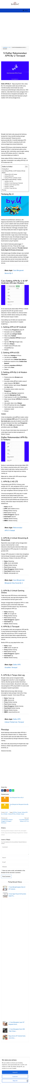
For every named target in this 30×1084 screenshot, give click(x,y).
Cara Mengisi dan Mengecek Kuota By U (19, 805)
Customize (15, 1076)
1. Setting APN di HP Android (10, 174)
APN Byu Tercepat (17, 812)
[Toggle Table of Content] (25, 166)
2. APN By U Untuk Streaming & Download (13, 183)
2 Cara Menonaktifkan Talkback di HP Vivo (24, 819)
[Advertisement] (15, 29)
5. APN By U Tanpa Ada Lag (10, 188)
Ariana (3, 828)
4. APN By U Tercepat (9, 186)
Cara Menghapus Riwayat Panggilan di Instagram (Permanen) (7, 820)
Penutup (4, 190)
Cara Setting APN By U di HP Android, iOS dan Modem (13, 171)
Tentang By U (5, 169)
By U (7, 812)
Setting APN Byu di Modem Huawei (16, 814)
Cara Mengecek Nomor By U (17, 797)
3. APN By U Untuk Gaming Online (11, 184)
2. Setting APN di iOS (9, 176)
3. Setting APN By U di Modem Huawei (12, 177)
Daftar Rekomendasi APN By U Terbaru (11, 179)
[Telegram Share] (10, 790)
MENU (26, 10)
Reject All (15, 1080)
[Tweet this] (5, 790)
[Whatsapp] (13, 790)
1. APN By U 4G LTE (8, 181)
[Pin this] (8, 790)
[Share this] (2, 790)
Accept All (15, 1072)
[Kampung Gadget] (15, 3)
